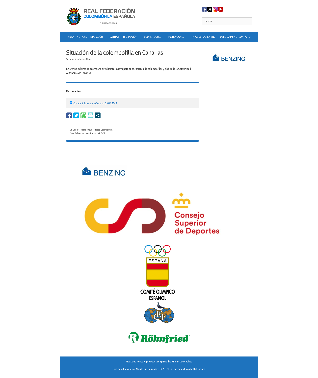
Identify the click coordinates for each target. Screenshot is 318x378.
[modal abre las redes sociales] (98, 115)
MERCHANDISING (228, 36)
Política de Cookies (182, 361)
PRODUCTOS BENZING (204, 36)
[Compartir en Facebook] (69, 115)
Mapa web (131, 361)
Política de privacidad (160, 361)
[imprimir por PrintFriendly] (90, 115)
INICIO (71, 36)
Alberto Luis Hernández (147, 369)
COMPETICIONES (152, 36)
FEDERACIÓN (96, 36)
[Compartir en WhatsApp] (83, 115)
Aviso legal (143, 361)
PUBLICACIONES (176, 36)
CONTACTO (245, 36)
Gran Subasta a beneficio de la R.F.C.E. (88, 133)
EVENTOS (114, 36)
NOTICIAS (82, 36)
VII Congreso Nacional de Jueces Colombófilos (91, 129)
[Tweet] (76, 115)
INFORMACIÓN (130, 36)
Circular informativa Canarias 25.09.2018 (95, 103)
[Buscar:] (227, 21)
